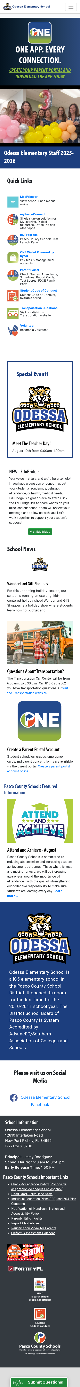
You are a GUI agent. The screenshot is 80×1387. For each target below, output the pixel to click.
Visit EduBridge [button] (40, 531)
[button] (39, 1382)
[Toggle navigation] (71, 7)
